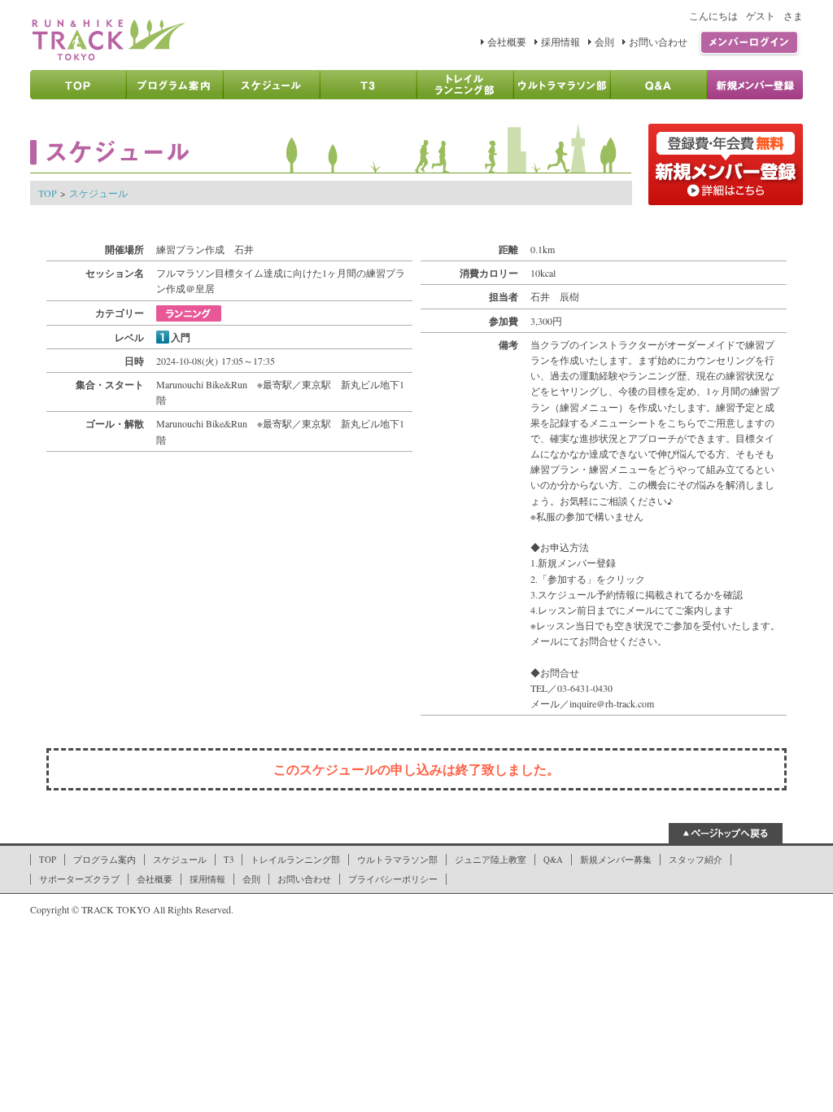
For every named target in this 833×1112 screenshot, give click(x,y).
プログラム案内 (104, 859)
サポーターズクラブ (79, 879)
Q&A (553, 859)
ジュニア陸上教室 (490, 859)
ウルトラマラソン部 (397, 859)
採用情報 (560, 41)
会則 (604, 41)
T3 (228, 859)
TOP (47, 192)
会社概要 (506, 41)
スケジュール (98, 192)
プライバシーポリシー (393, 879)
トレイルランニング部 (295, 859)
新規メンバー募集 (616, 859)
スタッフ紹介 (695, 859)
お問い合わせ (658, 41)
